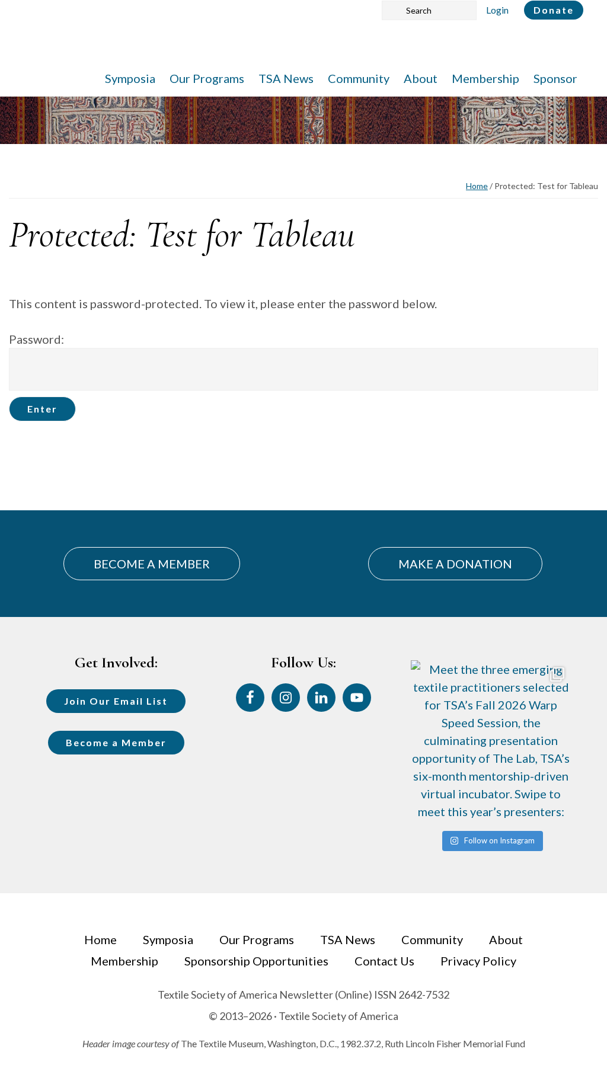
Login (497, 9)
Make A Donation (455, 564)
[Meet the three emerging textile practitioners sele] (491, 740)
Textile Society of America (141, 44)
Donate (553, 9)
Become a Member (116, 742)
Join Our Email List (116, 700)
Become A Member (152, 564)
